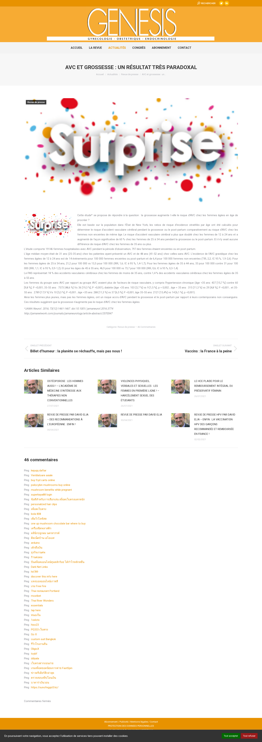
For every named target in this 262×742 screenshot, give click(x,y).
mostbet (36, 595)
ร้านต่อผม (36, 557)
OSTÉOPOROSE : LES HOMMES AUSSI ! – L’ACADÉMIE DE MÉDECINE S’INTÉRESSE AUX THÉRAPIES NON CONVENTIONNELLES (65, 390)
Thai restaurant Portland (45, 591)
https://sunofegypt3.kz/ (44, 687)
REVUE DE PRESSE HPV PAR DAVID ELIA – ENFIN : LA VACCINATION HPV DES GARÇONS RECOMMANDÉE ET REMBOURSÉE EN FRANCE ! (214, 424)
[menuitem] (76, 47)
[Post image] (34, 387)
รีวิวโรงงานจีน (39, 644)
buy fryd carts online (43, 480)
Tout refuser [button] (249, 736)
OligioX (35, 648)
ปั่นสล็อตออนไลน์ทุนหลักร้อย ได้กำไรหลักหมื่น (57, 562)
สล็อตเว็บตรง (38, 509)
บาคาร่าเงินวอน (40, 682)
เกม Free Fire (38, 586)
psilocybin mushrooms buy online (50, 485)
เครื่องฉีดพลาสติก (41, 528)
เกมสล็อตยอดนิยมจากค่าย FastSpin (51, 668)
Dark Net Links (39, 567)
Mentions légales (139, 721)
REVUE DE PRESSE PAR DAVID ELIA (141, 414)
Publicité (124, 721)
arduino (35, 542)
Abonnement (111, 721)
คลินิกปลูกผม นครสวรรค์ (45, 533)
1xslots (35, 620)
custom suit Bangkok (43, 639)
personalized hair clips (44, 504)
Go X (34, 634)
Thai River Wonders (42, 600)
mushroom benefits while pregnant (51, 489)
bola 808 (36, 513)
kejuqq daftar (38, 470)
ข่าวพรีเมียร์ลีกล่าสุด (42, 673)
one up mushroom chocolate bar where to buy (58, 523)
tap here (36, 610)
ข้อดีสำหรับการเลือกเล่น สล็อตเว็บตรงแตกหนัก (58, 499)
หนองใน (35, 615)
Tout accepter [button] (231, 736)
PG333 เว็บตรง (39, 629)
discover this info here (44, 576)
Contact (154, 721)
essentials (37, 605)
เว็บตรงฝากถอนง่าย (42, 663)
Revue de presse (36, 102)
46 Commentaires (146, 327)
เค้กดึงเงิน (36, 547)
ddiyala (35, 658)
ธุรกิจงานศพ (38, 552)
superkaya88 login (41, 494)
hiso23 (35, 624)
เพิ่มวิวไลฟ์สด (39, 518)
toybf (34, 653)
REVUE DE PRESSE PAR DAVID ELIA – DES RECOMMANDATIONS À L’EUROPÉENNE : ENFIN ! (67, 419)
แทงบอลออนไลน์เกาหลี (44, 581)
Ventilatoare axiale (42, 475)
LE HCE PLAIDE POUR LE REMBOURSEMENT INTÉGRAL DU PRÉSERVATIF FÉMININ (213, 385)
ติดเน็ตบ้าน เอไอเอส (42, 538)
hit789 (34, 571)
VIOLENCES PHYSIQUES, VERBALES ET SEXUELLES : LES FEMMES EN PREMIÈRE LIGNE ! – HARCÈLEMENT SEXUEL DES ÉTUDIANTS (140, 390)
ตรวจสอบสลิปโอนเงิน (43, 677)
